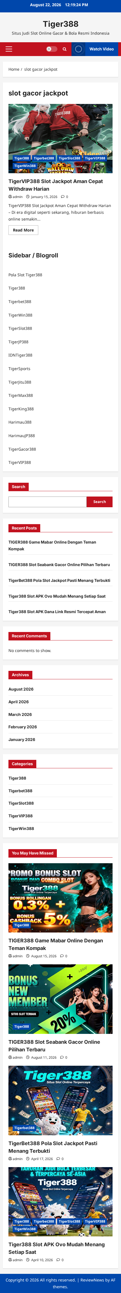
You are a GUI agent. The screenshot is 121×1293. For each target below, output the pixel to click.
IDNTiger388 (20, 355)
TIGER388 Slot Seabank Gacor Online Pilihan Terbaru (59, 564)
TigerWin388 (25, 165)
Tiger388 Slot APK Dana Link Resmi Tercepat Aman (57, 611)
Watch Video (101, 48)
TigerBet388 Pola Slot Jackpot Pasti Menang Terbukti (59, 580)
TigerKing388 (21, 408)
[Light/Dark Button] (51, 49)
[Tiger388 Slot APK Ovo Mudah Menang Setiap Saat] (60, 1202)
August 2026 (20, 689)
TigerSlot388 (69, 158)
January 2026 (21, 739)
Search (18, 486)
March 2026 (20, 714)
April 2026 (18, 701)
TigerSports (19, 368)
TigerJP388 (18, 341)
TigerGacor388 (22, 449)
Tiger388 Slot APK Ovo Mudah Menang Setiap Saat (57, 596)
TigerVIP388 (95, 158)
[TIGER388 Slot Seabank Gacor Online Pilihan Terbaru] (60, 999)
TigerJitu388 (19, 382)
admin (18, 196)
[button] (9, 49)
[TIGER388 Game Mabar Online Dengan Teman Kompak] (60, 898)
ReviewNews (92, 1280)
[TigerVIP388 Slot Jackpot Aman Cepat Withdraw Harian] (60, 138)
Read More (25, 231)
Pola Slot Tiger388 (25, 274)
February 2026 (22, 726)
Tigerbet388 (44, 158)
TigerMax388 (20, 395)
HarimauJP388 (21, 435)
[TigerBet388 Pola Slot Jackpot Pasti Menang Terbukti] (60, 1100)
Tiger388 (61, 24)
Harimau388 (20, 422)
